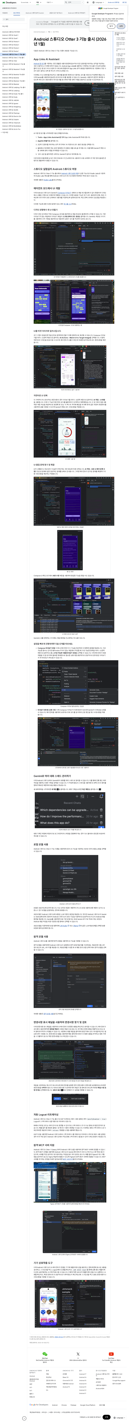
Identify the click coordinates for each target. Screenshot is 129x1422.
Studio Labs (48, 180)
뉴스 (31, 1390)
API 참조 (98, 1382)
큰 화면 (65, 1374)
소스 (31, 1387)
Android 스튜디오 (113, 2)
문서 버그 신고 (116, 1377)
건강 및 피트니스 (51, 1380)
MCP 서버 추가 (68, 1159)
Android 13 (82, 1387)
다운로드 (5, 13)
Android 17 (82, 1374)
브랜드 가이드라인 (54, 1412)
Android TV (66, 1387)
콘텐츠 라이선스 (59, 1337)
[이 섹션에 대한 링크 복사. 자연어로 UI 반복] (49, 396)
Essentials (24, 2)
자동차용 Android (68, 1384)
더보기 (49, 2)
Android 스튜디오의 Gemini (35, 13)
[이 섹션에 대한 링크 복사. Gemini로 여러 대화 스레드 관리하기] (73, 776)
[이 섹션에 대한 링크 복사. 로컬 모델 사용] (50, 845)
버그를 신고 (68, 204)
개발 (37, 2)
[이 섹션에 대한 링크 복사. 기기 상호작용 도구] (55, 1263)
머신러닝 (48, 1377)
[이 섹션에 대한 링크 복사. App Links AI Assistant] (61, 59)
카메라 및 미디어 (51, 1384)
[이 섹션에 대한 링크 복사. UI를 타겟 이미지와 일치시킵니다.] (63, 331)
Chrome (64, 1405)
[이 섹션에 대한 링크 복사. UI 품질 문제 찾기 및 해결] (56, 465)
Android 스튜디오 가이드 (103, 1375)
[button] (13, 132)
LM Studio (63, 926)
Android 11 (82, 1393)
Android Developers (39, 32)
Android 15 (82, 1380)
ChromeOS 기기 (68, 1380)
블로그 (31, 1394)
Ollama (75, 926)
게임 (47, 1374)
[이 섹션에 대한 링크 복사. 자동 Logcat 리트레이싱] (60, 1115)
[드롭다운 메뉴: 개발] (41, 2)
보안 (31, 1384)
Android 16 (82, 1377)
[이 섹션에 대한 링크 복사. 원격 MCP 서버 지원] (56, 1145)
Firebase (73, 1405)
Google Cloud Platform (87, 1405)
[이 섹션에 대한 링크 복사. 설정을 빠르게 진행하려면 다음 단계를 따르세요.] (75, 644)
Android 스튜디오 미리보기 (76, 13)
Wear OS (65, 1377)
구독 (106, 1417)
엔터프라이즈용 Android (34, 1380)
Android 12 (82, 1390)
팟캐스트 (32, 1397)
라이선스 (44, 1412)
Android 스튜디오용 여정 (69, 174)
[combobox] (74, 2)
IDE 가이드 (16, 13)
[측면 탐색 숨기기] (24, 1418)
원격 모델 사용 (48, 1014)
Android (32, 1376)
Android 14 (82, 1384)
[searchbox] (13, 19)
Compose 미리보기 (64, 193)
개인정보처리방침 (51, 1387)
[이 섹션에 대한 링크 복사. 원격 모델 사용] (50, 937)
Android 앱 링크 (39, 64)
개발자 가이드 (100, 1379)
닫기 (111, 26)
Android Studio (9, 8)
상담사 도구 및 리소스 (55, 13)
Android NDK (100, 1388)
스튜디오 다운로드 (101, 1385)
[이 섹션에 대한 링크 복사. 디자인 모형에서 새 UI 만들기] (60, 210)
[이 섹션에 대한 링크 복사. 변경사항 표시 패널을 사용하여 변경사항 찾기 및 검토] (89, 1022)
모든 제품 (102, 1405)
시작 (121, 26)
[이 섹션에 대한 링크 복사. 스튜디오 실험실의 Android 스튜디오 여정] (78, 169)
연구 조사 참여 (116, 1384)
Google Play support (118, 1380)
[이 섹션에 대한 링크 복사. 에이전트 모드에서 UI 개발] (62, 188)
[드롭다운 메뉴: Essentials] (31, 2)
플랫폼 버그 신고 (117, 1374)
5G (47, 1390)
